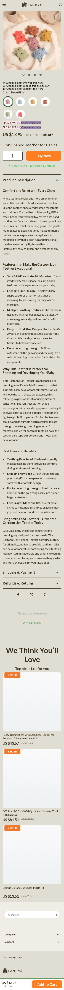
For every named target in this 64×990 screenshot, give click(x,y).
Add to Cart (47, 984)
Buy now (44, 156)
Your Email (13, 914)
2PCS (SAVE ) (12, 122)
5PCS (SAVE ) (12, 127)
